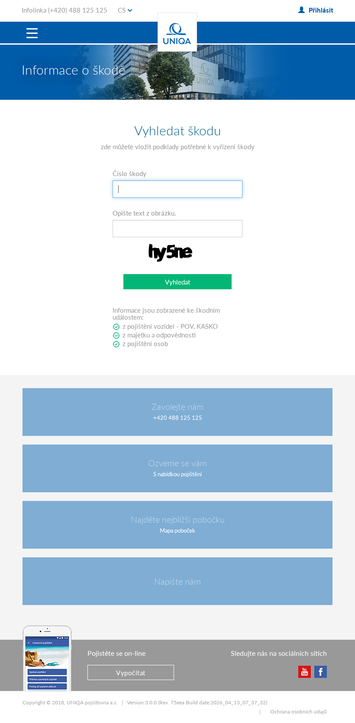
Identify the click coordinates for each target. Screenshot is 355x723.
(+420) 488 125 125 (77, 10)
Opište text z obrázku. (144, 213)
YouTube (304, 671)
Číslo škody (129, 173)
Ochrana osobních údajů (298, 711)
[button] (177, 281)
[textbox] (177, 189)
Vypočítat (130, 673)
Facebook (320, 671)
